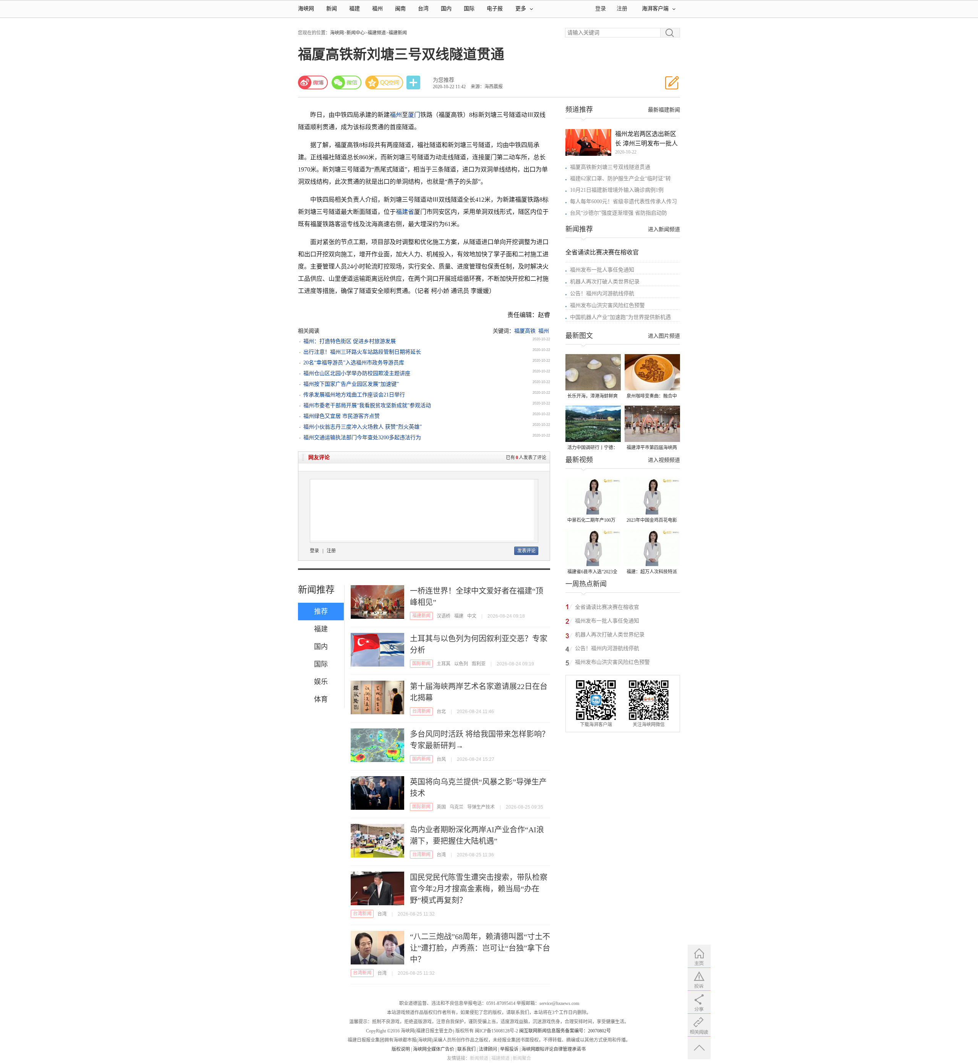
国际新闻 (421, 663)
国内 (446, 8)
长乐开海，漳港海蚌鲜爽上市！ (592, 396)
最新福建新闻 (664, 110)
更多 (520, 8)
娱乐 (321, 682)
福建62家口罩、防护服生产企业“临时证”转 (620, 178)
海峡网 (306, 8)
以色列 (461, 664)
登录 (314, 550)
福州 (377, 8)
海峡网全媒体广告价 (433, 1049)
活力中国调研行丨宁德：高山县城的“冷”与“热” (592, 448)
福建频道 (377, 33)
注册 (622, 8)
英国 (441, 807)
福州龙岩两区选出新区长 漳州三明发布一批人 (646, 139)
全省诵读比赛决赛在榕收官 (602, 252)
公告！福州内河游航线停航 (602, 293)
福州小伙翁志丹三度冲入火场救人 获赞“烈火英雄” (362, 427)
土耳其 (443, 664)
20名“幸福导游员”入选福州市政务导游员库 (353, 363)
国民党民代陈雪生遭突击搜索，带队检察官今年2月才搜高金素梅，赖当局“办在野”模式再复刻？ (478, 888)
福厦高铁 (525, 331)
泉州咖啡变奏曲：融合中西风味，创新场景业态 (652, 396)
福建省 (405, 212)
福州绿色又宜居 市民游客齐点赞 (341, 416)
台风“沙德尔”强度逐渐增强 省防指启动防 (618, 213)
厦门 (414, 115)
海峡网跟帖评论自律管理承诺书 (553, 1049)
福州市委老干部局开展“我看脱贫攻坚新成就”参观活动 (367, 405)
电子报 (495, 8)
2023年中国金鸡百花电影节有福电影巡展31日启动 (652, 521)
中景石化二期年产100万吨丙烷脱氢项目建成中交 (592, 521)
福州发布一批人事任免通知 (602, 270)
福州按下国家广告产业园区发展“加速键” (351, 384)
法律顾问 (488, 1049)
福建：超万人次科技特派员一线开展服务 (652, 572)
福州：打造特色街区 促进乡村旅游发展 (349, 341)
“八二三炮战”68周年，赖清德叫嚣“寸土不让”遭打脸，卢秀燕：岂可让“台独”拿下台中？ (480, 948)
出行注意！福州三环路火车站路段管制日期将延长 (362, 352)
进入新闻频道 (664, 229)
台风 (441, 759)
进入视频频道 (664, 460)
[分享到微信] (346, 82)
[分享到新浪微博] (313, 82)
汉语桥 (443, 616)
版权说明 (401, 1049)
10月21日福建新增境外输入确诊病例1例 (617, 190)
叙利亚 (479, 664)
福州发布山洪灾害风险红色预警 (607, 305)
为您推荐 (443, 80)
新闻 (331, 8)
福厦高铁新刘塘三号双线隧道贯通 (610, 167)
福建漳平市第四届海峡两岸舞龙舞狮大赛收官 (652, 448)
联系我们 (466, 1049)
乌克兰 (456, 807)
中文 (471, 616)
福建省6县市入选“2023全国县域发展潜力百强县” (592, 572)
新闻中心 (356, 33)
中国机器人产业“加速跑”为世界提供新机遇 (620, 317)
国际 (469, 8)
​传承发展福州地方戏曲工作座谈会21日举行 (354, 395)
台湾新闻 (421, 711)
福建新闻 (398, 33)
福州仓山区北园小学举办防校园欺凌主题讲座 (356, 373)
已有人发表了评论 (526, 457)
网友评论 (319, 457)
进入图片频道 (664, 336)
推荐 (321, 611)
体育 (321, 699)
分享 (414, 83)
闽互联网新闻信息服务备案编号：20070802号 (565, 1031)
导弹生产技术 (481, 807)
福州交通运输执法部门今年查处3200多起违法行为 (362, 437)
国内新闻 (421, 759)
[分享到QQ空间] (384, 82)
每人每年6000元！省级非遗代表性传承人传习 (623, 201)
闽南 (400, 8)
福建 (354, 8)
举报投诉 (509, 1049)
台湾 (423, 8)
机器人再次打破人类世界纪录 (605, 282)
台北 (441, 711)
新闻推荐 (316, 590)
